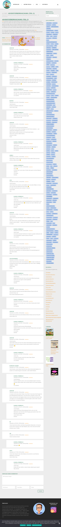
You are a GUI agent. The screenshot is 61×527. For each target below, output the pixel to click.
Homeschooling (54, 97)
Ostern (54, 164)
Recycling (48, 179)
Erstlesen (48, 62)
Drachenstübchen (49, 281)
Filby (57, 70)
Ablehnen (29, 525)
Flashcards (54, 72)
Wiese (52, 238)
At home (48, 32)
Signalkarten (55, 198)
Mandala (54, 141)
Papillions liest (49, 293)
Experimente (52, 64)
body (51, 36)
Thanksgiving (55, 217)
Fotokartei (48, 76)
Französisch (54, 76)
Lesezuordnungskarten (51, 135)
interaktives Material (50, 101)
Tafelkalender (55, 213)
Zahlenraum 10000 (6, 40)
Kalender (48, 106)
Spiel (54, 202)
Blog (48, 36)
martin (11, 100)
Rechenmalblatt (49, 171)
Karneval (53, 106)
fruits (55, 78)
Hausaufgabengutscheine (50, 93)
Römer (48, 185)
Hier (3, 21)
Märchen (53, 152)
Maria (11, 242)
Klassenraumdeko (50, 116)
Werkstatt (54, 236)
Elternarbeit (54, 57)
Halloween (53, 91)
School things (53, 192)
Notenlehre (48, 156)
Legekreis (48, 131)
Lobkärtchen (49, 137)
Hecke (52, 95)
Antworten (26, 49)
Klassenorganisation (50, 114)
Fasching (54, 68)
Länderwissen (49, 141)
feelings (48, 70)
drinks (48, 55)
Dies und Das (55, 49)
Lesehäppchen (49, 133)
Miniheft (53, 146)
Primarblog (48, 302)
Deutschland (49, 49)
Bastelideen (49, 34)
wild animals (56, 238)
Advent (7, 37)
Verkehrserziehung (50, 230)
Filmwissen (48, 72)
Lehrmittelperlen (49, 289)
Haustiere (48, 95)
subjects (52, 211)
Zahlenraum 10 (49, 249)
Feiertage (52, 70)
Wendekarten (56, 234)
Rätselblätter (49, 183)
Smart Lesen (49, 200)
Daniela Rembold (33, 15)
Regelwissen (53, 179)
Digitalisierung (49, 53)
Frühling (54, 80)
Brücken (55, 36)
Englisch (48, 58)
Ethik (48, 64)
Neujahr (48, 154)
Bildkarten (55, 34)
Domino (55, 53)
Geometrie (48, 85)
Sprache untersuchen (50, 205)
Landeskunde (49, 129)
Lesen (55, 133)
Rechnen (4, 39)
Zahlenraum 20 (49, 251)
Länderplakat (53, 139)
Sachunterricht (50, 188)
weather (56, 232)
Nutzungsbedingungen (50, 158)
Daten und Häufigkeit (50, 45)
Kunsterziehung (49, 127)
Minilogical (48, 148)
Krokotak (48, 306)
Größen (48, 91)
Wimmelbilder (49, 240)
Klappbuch (56, 110)
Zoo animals (49, 261)
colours (56, 43)
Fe (10, 421)
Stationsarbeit (49, 209)
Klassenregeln (49, 118)
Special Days (49, 202)
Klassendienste (49, 112)
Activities (54, 24)
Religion (48, 181)
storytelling (55, 209)
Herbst (56, 95)
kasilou (47, 308)
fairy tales (48, 66)
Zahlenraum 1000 (50, 257)
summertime (49, 213)
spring (48, 207)
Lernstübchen (49, 296)
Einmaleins (49, 57)
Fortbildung (51, 74)
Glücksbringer (49, 89)
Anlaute (56, 30)
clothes (48, 43)
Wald (48, 232)
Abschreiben (49, 22)
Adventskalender (55, 26)
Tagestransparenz (50, 215)
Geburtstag (49, 83)
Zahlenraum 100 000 (35, 39)
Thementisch (49, 219)
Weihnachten (49, 234)
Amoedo (47, 304)
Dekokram (49, 47)
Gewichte (48, 87)
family (57, 66)
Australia (52, 32)
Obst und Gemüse (49, 160)
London (48, 139)
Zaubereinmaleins (50, 285)
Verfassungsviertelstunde (50, 228)
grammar (54, 89)
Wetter (48, 238)
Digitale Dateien (49, 51)
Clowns (52, 43)
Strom (48, 211)
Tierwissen (55, 219)
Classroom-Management (51, 41)
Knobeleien (55, 118)
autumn (57, 32)
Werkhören (49, 236)
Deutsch (15, 15)
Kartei (48, 108)
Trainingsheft (49, 223)
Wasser (52, 232)
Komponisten (55, 120)
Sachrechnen (53, 185)
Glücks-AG (53, 87)
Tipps (48, 221)
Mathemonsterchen (50, 313)
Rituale (53, 181)
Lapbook (55, 129)
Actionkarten (49, 24)
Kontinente (49, 122)
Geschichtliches (55, 85)
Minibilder (48, 146)
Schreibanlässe (49, 194)
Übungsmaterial (50, 263)
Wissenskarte (49, 242)
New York (53, 154)
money (53, 148)
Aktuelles (48, 28)
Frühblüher (49, 80)
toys (51, 221)
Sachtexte (9, 39)
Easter (52, 55)
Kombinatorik (49, 120)
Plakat (52, 167)
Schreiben (55, 194)
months (48, 150)
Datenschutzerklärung (37, 525)
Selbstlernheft (49, 198)
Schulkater (48, 272)
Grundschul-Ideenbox (50, 274)
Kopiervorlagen (50, 124)
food (47, 74)
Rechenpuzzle (49, 173)
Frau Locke (48, 287)
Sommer (54, 200)
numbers (53, 156)
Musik (57, 150)
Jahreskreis (19, 15)
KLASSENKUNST (50, 298)
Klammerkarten (50, 110)
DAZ (55, 45)
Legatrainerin (14, 258)
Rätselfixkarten (55, 183)
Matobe (55, 144)
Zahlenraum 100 (50, 253)
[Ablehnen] (59, 523)
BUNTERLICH (49, 300)
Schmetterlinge (55, 190)
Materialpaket (49, 143)
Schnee (48, 192)
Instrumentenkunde (50, 99)
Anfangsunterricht (50, 30)
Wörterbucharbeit (49, 244)
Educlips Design (49, 311)
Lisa (11, 180)
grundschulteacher (50, 279)
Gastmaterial (54, 81)
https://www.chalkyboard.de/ (52, 315)
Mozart (53, 150)
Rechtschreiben (55, 177)
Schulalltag (49, 196)
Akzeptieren (23, 525)
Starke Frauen (53, 207)
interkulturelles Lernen (51, 103)
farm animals (49, 68)
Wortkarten (55, 242)
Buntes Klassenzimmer (51, 291)
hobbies (48, 97)
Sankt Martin (49, 190)
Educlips (52, 376)
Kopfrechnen (54, 122)
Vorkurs (56, 230)
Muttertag (48, 152)
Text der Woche (49, 217)
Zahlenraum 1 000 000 (51, 247)
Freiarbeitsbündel (50, 78)
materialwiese (49, 276)
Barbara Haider (14, 365)
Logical (38, 37)
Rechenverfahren (50, 175)
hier (35, 30)
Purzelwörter (54, 169)
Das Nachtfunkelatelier (51, 283)
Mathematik (24, 15)
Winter (54, 240)
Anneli (11, 155)
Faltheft (53, 66)
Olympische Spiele (49, 162)
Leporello (53, 131)
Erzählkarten (54, 62)
